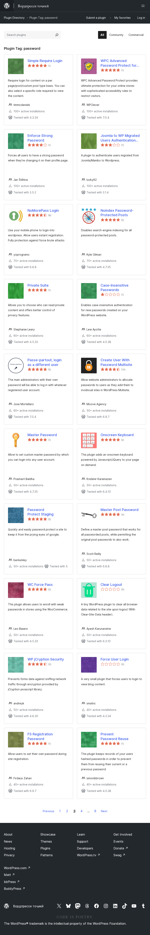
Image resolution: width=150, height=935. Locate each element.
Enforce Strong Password (40, 138)
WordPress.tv (88, 855)
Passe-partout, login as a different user (45, 362)
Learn (81, 834)
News (8, 841)
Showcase (47, 834)
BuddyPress (14, 889)
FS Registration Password (40, 736)
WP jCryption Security (46, 659)
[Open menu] (144, 6)
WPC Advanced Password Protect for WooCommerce (119, 63)
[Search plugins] (57, 35)
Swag (119, 855)
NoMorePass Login (43, 210)
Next (104, 811)
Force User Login (115, 659)
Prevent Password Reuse (115, 736)
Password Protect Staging (41, 512)
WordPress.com (17, 868)
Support (82, 841)
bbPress (12, 882)
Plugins (45, 848)
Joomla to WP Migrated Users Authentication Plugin (120, 138)
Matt (9, 875)
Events (118, 841)
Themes (46, 841)
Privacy (9, 855)
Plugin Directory (14, 17)
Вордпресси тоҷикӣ (28, 906)
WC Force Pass (40, 585)
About (8, 834)
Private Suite (38, 285)
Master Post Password (119, 510)
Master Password (42, 435)
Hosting (9, 848)
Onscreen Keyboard (117, 435)
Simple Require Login (45, 61)
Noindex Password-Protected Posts (117, 212)
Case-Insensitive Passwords (115, 287)
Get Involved (122, 834)
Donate (120, 848)
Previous (48, 811)
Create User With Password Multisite (116, 362)
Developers (85, 848)
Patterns (46, 855)
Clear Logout (111, 585)
